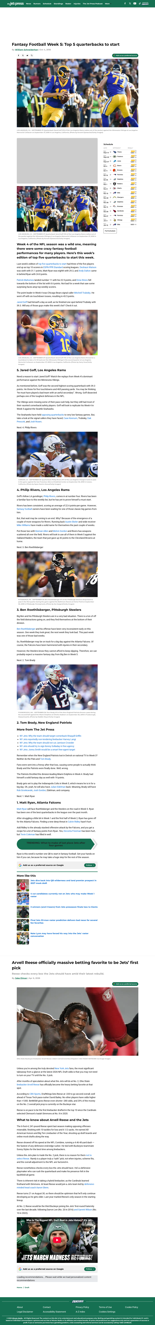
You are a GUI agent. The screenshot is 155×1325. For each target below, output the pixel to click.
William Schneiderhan (26, 50)
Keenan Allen (41, 531)
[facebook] (125, 3)
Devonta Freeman (72, 831)
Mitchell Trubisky (82, 292)
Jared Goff (22, 302)
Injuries (77, 4)
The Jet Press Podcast (93, 4)
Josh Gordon (39, 790)
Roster (68, 4)
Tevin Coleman (27, 834)
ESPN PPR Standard (53, 267)
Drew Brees (82, 280)
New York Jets (62, 1068)
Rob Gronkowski (24, 790)
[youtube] (134, 3)
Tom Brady (45, 759)
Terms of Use (105, 1307)
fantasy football (24, 509)
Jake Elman (21, 978)
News (28, 4)
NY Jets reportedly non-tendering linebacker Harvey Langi (48, 739)
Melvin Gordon (60, 531)
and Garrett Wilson (83, 1209)
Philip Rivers (49, 496)
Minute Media (17, 1318)
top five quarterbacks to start (52, 264)
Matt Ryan (22, 809)
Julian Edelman (58, 787)
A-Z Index (80, 1311)
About (20, 1307)
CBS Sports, (35, 1094)
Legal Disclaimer (25, 1311)
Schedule (47, 4)
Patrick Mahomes (25, 280)
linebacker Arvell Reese (28, 1084)
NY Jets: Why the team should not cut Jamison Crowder (47, 742)
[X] (130, 3)
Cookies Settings (107, 1311)
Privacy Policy (82, 1307)
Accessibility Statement (54, 1311)
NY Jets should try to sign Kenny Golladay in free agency (47, 746)
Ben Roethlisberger (26, 629)
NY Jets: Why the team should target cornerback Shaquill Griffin (50, 736)
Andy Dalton (85, 270)
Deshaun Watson (88, 267)
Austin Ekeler (71, 521)
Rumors (36, 4)
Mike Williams (23, 525)
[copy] (31, 55)
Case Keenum (70, 418)
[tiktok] (140, 3)
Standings (58, 4)
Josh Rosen (36, 421)
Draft (27, 1287)
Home (19, 1287)
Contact (47, 1307)
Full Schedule (110, 231)
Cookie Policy (131, 1307)
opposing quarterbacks (53, 414)
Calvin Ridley (74, 821)
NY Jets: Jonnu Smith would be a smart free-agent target (47, 749)
